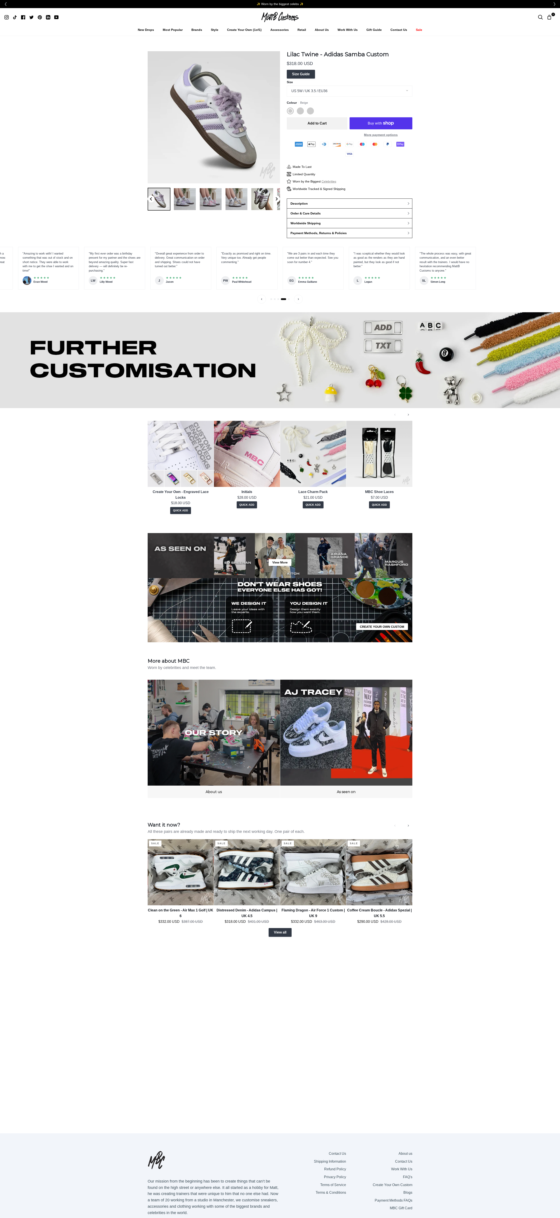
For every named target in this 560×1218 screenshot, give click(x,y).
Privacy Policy (335, 1177)
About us (405, 1153)
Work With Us (401, 1169)
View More (280, 562)
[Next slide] (276, 198)
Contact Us (337, 1153)
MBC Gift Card (401, 1208)
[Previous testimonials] (261, 299)
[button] (159, 199)
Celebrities (329, 181)
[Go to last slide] (151, 198)
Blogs (407, 1192)
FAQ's (407, 1177)
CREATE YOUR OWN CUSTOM (382, 626)
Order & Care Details (305, 213)
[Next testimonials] (298, 299)
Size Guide (301, 74)
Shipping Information (330, 1161)
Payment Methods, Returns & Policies (318, 233)
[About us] (214, 739)
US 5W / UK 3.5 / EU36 (309, 91)
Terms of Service (333, 1185)
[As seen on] (346, 739)
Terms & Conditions (331, 1192)
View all (280, 932)
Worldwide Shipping (305, 223)
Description (299, 203)
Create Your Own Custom (392, 1185)
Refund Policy (335, 1169)
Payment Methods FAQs (393, 1200)
